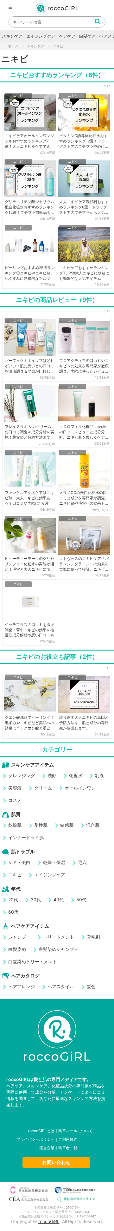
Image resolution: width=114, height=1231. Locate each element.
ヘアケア (67, 36)
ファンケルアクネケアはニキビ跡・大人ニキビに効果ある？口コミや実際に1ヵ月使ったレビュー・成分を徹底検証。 (29, 498)
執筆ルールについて (75, 1130)
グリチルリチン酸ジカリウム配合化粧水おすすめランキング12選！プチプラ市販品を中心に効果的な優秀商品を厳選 (29, 207)
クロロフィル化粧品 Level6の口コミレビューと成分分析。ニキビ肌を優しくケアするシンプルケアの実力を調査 (84, 432)
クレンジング (21, 775)
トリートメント (58, 937)
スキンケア (12, 36)
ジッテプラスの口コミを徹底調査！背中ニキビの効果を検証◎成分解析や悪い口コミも (29, 630)
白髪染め (17, 949)
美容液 (15, 787)
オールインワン (80, 787)
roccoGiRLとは (41, 1130)
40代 (59, 899)
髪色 (91, 986)
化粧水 (75, 775)
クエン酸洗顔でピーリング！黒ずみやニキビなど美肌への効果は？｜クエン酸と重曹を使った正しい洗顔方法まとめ (29, 723)
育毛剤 (93, 937)
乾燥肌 (15, 825)
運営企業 (46, 1147)
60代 (13, 912)
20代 (13, 899)
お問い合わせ (56, 1162)
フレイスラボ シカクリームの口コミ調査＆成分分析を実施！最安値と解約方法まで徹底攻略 (29, 432)
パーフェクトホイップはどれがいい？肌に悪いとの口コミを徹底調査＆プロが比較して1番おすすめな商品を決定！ (29, 366)
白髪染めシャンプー (59, 949)
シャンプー (19, 937)
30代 (36, 899)
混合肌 (92, 825)
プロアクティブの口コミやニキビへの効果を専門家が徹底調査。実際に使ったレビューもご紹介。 (84, 366)
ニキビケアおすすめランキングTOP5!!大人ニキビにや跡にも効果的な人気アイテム (84, 273)
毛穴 (82, 862)
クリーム (43, 787)
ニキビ (18, 95)
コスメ (15, 800)
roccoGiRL (49, 1221)
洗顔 (52, 775)
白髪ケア (87, 36)
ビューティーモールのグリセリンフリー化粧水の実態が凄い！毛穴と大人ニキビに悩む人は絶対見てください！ (29, 564)
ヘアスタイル (61, 986)
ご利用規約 (67, 1139)
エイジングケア (40, 36)
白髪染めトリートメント (32, 961)
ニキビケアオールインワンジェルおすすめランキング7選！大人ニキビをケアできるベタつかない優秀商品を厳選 (29, 141)
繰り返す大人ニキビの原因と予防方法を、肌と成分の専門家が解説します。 (84, 722)
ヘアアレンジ (21, 986)
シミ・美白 (19, 862)
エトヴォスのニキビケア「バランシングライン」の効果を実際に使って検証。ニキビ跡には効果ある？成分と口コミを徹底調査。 (84, 564)
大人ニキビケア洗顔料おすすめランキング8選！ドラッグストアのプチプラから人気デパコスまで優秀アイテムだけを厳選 (84, 207)
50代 (81, 899)
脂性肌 (41, 825)
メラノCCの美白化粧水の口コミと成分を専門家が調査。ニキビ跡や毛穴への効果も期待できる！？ (84, 498)
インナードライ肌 (26, 837)
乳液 (99, 775)
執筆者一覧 (67, 1147)
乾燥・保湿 (54, 862)
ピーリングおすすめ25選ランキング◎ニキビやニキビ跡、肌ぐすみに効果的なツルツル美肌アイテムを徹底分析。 (30, 273)
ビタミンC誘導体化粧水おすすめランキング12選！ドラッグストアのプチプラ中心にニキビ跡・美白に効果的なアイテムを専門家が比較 (84, 141)
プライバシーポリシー (35, 1139)
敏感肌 (66, 825)
